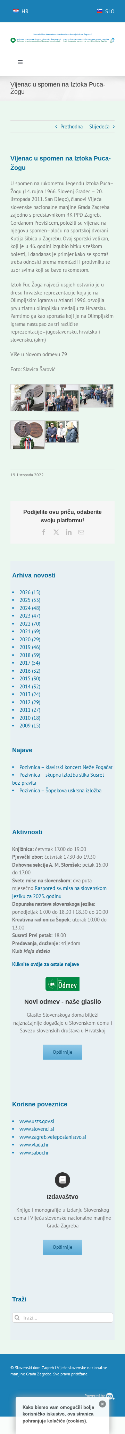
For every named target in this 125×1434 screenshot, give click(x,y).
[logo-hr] (62, 35)
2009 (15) (29, 725)
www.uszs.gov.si (36, 1121)
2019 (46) (29, 647)
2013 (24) (29, 694)
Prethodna (71, 126)
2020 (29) (29, 639)
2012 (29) (29, 702)
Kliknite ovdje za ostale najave (45, 964)
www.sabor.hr (34, 1152)
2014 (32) (29, 686)
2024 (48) (29, 608)
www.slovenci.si (36, 1129)
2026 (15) (29, 592)
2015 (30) (29, 678)
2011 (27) (29, 710)
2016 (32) (29, 670)
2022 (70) (29, 623)
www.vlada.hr (34, 1144)
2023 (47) (29, 615)
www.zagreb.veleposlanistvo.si (52, 1137)
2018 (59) (29, 655)
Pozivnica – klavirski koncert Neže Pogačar (65, 767)
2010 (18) (29, 718)
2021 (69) (29, 631)
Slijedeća (99, 126)
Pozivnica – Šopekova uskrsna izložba (60, 790)
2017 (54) (29, 662)
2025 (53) (29, 600)
